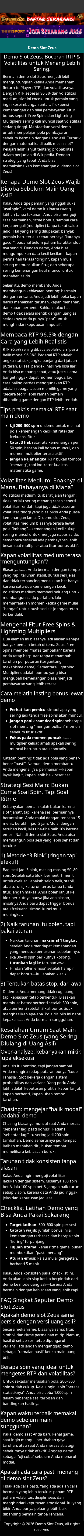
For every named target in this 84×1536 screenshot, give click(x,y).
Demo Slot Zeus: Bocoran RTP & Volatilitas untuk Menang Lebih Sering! (42, 62)
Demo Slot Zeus (42, 47)
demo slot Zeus (32, 76)
